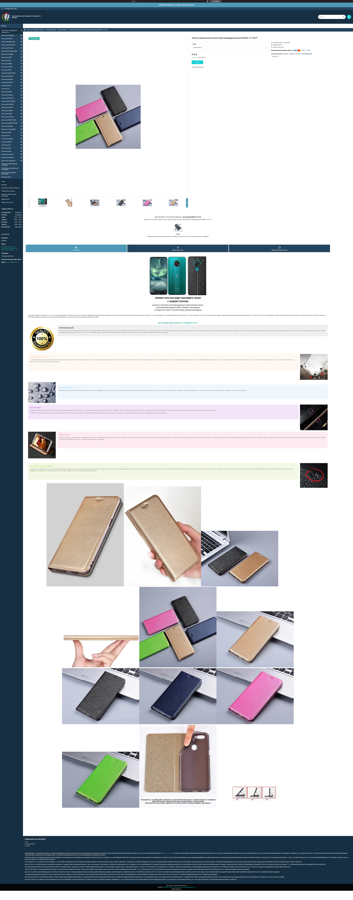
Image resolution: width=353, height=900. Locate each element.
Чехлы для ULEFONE (7, 104)
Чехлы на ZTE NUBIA (7, 54)
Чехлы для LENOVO (7, 138)
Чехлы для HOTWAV (7, 117)
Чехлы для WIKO (6, 151)
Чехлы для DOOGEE (7, 98)
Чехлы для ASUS (6, 85)
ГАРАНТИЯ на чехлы (8, 191)
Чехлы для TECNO (6, 67)
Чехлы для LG (5, 88)
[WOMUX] (6, 16)
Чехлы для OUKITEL (7, 107)
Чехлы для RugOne (7, 95)
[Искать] (344, 17)
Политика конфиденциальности (186, 887)
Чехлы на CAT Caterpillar (8, 129)
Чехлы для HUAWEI (7, 76)
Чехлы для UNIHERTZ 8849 (9, 123)
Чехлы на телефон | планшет (35, 29)
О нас (3, 181)
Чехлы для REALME (7, 79)
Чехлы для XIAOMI (7, 38)
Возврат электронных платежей (8, 195)
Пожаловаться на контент (170, 887)
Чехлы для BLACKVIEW (8, 101)
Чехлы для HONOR (7, 82)
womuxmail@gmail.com (12, 262)
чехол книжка (167, 853)
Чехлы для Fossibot (7, 126)
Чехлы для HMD (6, 132)
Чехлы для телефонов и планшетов (9, 31)
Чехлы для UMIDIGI (7, 110)
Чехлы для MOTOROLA (8, 45)
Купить (197, 62)
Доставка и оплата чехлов (10, 188)
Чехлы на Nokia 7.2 (62, 29)
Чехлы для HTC (6, 145)
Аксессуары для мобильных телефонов (9, 168)
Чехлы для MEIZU (6, 142)
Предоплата (5, 199)
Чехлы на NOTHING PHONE (9, 51)
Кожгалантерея (6, 177)
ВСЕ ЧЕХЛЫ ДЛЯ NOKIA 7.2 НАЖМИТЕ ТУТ (178, 323)
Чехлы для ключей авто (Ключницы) (8, 173)
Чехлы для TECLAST (7, 154)
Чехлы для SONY (6, 70)
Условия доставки (30, 843)
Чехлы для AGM (6, 148)
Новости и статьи (7, 202)
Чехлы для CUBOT (7, 113)
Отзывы (4, 184)
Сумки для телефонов (8, 160)
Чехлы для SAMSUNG (7, 35)
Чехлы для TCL (5, 135)
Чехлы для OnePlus (7, 48)
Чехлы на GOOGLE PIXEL (8, 73)
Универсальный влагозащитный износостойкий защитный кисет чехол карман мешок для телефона (178, 236)
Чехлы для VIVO (6, 60)
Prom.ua (185, 885)
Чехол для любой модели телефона (9, 164)
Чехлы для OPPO (6, 57)
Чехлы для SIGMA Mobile (8, 120)
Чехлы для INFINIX (6, 63)
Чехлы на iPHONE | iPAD (8, 42)
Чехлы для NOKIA (51, 29)
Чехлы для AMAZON (7, 157)
